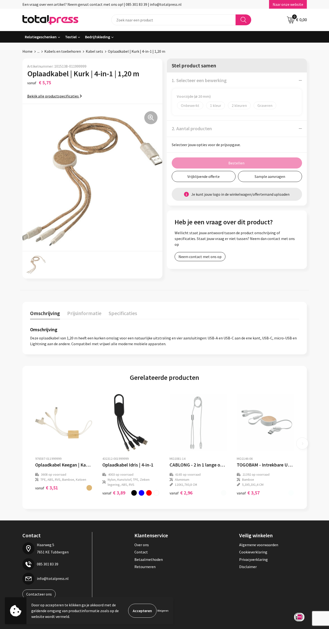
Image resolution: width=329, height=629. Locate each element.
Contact (141, 552)
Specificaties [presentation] (123, 313)
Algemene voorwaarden (258, 544)
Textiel (71, 36)
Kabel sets (94, 51)
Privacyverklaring (253, 559)
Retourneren (145, 566)
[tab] (45, 314)
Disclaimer (248, 566)
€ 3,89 (113, 493)
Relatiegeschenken (41, 36)
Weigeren (163, 610)
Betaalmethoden (148, 559)
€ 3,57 (248, 493)
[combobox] (173, 19)
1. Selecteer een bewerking (199, 80)
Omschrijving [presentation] (45, 313)
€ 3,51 (46, 488)
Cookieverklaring (253, 552)
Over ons (141, 544)
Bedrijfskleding (97, 36)
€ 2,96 (181, 493)
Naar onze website (288, 4)
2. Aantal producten (192, 128)
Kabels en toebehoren (62, 51)
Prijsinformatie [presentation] (84, 313)
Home (27, 51)
